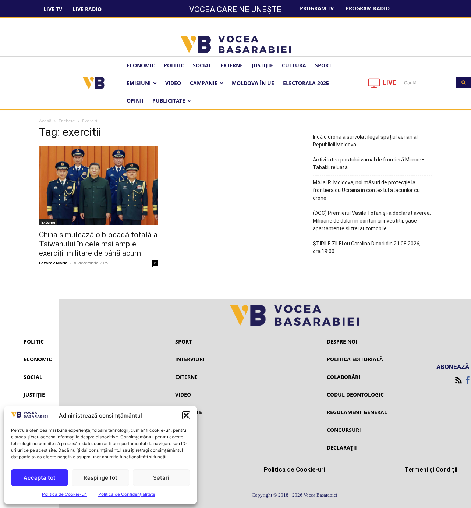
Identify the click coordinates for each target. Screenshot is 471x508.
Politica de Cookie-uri (64, 494)
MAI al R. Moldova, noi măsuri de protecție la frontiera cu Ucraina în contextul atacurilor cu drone (366, 190)
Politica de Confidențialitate (126, 494)
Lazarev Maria (53, 263)
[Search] (463, 82)
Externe (48, 222)
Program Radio (368, 8)
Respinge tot (100, 477)
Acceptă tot (40, 477)
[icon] (374, 85)
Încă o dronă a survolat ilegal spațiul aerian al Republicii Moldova (365, 141)
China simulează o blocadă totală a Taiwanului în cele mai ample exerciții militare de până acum (98, 243)
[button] (186, 415)
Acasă (45, 121)
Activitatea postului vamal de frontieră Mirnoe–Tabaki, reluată (369, 163)
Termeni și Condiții (430, 469)
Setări (161, 477)
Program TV (317, 8)
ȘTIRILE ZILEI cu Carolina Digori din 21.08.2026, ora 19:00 (367, 247)
